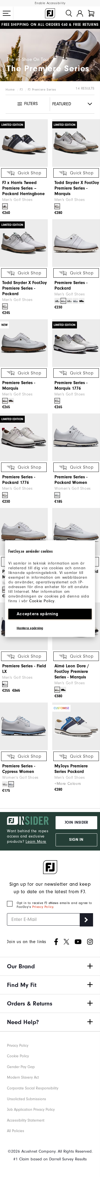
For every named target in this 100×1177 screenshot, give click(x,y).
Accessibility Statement (25, 1120)
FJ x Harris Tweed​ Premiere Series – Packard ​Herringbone (23, 188)
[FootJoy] (50, 13)
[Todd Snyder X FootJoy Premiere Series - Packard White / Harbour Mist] (5, 306)
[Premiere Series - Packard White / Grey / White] (69, 301)
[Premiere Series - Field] (76, 532)
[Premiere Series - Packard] (76, 243)
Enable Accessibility (50, 3)
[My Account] (79, 13)
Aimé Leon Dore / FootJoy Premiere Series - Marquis (71, 671)
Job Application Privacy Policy (31, 1109)
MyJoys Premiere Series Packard (71, 769)
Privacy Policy (42, 907)
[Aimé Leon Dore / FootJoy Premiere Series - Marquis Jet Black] (63, 690)
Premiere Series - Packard (71, 285)
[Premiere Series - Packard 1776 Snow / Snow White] (5, 495)
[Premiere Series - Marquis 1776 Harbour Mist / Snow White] (57, 401)
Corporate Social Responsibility (32, 1088)
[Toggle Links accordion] (50, 966)
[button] (6, 13)
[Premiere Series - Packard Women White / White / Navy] (57, 495)
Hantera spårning (30, 628)
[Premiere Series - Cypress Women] (24, 726)
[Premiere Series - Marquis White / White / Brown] (5, 401)
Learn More (36, 841)
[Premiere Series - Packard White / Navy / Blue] (75, 301)
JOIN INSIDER (76, 822)
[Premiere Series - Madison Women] (24, 532)
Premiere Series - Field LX (24, 668)
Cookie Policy (41, 600)
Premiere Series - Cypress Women (18, 769)
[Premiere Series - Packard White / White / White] (63, 301)
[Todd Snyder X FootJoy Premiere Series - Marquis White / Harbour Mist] (57, 206)
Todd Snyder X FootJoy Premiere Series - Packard (24, 288)
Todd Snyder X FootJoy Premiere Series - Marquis (76, 188)
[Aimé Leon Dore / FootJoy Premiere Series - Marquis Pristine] (57, 690)
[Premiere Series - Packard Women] (76, 437)
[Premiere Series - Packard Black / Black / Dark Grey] (81, 301)
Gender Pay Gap (21, 1066)
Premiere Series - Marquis (18, 385)
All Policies (15, 1131)
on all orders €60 (34, 24)
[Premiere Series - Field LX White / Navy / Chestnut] (5, 684)
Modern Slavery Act (23, 1077)
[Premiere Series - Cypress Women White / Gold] (5, 784)
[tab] (91, 13)
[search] (68, 13)
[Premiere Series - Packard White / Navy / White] (57, 301)
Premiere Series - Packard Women (71, 479)
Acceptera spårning (37, 613)
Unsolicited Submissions (26, 1099)
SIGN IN (76, 840)
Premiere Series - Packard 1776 (18, 479)
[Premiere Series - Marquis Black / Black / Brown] (11, 401)
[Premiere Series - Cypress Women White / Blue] (11, 784)
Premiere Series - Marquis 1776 (71, 385)
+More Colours (67, 783)
